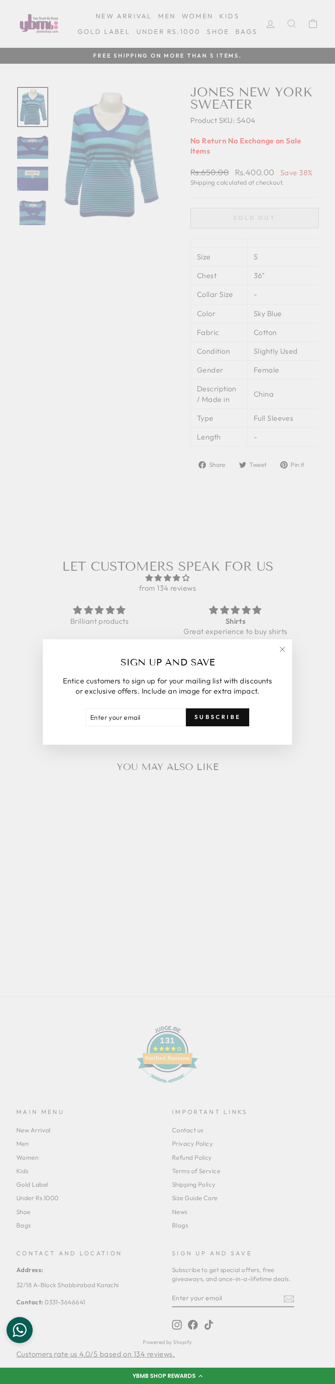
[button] (167, 1376)
